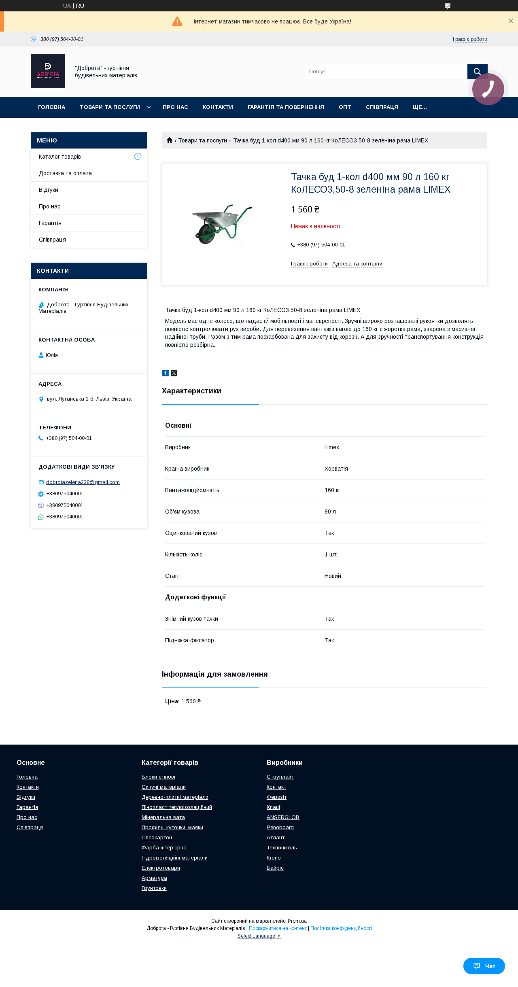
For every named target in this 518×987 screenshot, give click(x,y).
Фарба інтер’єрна (164, 848)
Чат (490, 966)
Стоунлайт (280, 777)
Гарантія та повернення (286, 107)
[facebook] (165, 374)
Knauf (273, 807)
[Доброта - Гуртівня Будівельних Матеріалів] (48, 86)
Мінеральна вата (163, 817)
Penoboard (280, 827)
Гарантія (50, 223)
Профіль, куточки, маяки (172, 827)
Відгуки (48, 190)
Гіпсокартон (157, 837)
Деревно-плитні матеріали (175, 797)
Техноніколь (282, 848)
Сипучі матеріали (164, 787)
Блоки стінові (158, 777)
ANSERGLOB (283, 817)
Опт (345, 107)
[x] (174, 374)
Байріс (275, 868)
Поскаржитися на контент (278, 928)
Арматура (154, 878)
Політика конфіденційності (341, 928)
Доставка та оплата (65, 173)
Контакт (276, 787)
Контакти (218, 107)
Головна (51, 107)
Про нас (175, 107)
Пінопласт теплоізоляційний (177, 807)
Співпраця (382, 107)
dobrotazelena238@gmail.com (83, 482)
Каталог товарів (60, 156)
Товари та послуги (110, 107)
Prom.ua (297, 921)
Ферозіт (277, 797)
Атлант (275, 837)
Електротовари (161, 868)
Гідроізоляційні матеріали (175, 858)
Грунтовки (154, 888)
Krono (274, 858)
